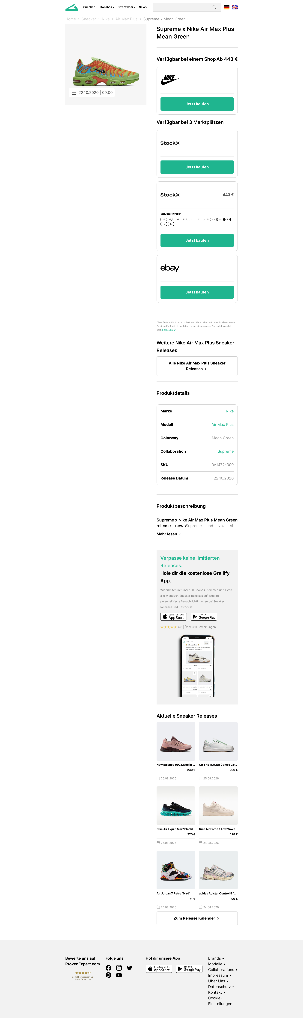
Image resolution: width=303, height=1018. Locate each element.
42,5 (206, 219)
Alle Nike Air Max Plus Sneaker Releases (197, 366)
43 (213, 219)
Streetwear (125, 7)
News (143, 7)
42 (199, 219)
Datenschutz (219, 986)
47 (170, 224)
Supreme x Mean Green (164, 19)
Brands (214, 958)
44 (220, 219)
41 (192, 219)
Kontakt (215, 992)
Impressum (218, 975)
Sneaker (89, 7)
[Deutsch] (226, 7)
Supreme (226, 451)
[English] (235, 7)
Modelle (215, 964)
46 (163, 224)
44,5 (227, 219)
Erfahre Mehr (168, 329)
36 (163, 219)
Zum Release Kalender (194, 918)
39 (177, 219)
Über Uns (216, 981)
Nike (106, 19)
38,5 (170, 219)
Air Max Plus (126, 19)
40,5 (185, 219)
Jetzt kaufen (197, 104)
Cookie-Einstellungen (220, 1001)
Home (70, 19)
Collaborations (221, 969)
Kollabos (106, 7)
